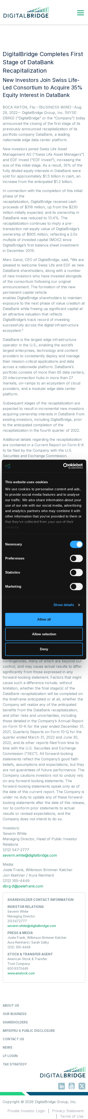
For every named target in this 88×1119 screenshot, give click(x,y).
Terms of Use (71, 1116)
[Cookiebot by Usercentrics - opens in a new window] (63, 466)
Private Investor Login (26, 1111)
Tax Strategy (15, 1064)
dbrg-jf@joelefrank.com (23, 886)
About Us (11, 1005)
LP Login (10, 1056)
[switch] (76, 558)
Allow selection (44, 634)
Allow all (44, 619)
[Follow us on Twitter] (82, 1087)
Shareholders (15, 1022)
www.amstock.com (21, 973)
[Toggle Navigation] (80, 12)
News (7, 1047)
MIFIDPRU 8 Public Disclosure (29, 1031)
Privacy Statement (67, 1111)
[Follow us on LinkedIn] (61, 1087)
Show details (63, 605)
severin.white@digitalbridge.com (30, 855)
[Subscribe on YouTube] (72, 1086)
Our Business (15, 1014)
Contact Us (13, 1039)
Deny (44, 649)
